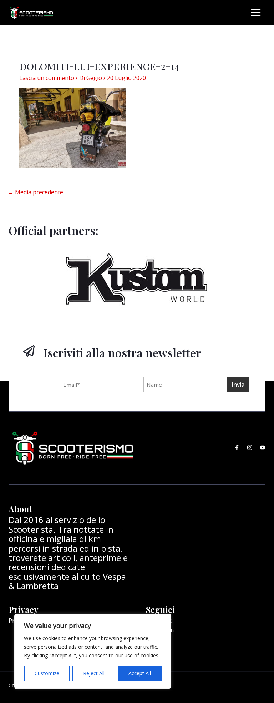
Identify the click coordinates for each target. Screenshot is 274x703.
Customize (47, 673)
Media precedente (35, 192)
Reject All (94, 673)
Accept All (139, 673)
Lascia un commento (46, 78)
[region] (92, 651)
